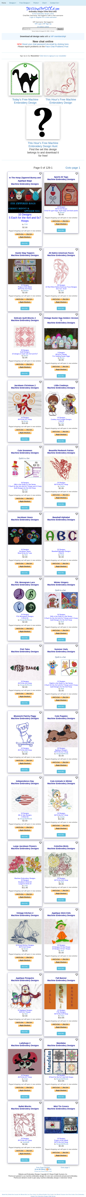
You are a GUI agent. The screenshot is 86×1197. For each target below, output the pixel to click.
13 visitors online (43, 27)
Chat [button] (44, 3)
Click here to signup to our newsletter (53, 56)
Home (4, 3)
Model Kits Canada (13, 1194)
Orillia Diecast (51, 1196)
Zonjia (26, 752)
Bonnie (62, 212)
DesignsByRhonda (26, 620)
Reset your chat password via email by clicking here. (45, 44)
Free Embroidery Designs (41, 1196)
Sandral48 (26, 1142)
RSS (49, 1169)
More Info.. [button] (25, 243)
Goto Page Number (43, 1167)
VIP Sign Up (47, 24)
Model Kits (4, 1194)
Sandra (62, 486)
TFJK (26, 224)
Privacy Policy (44, 1171)
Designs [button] (12, 3)
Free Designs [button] (24, 3)
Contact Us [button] (54, 3)
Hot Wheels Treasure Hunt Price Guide (65, 1194)
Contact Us (37, 1171)
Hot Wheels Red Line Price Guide (27, 1194)
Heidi (26, 490)
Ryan (62, 290)
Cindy (62, 555)
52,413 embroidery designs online (43, 14)
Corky (62, 423)
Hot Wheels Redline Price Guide (45, 1194)
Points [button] (35, 3)
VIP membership (58, 36)
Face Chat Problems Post (56, 46)
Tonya (62, 1016)
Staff (50, 1171)
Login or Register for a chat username (43, 17)
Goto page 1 (73, 167)
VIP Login (38, 24)
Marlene (25, 290)
